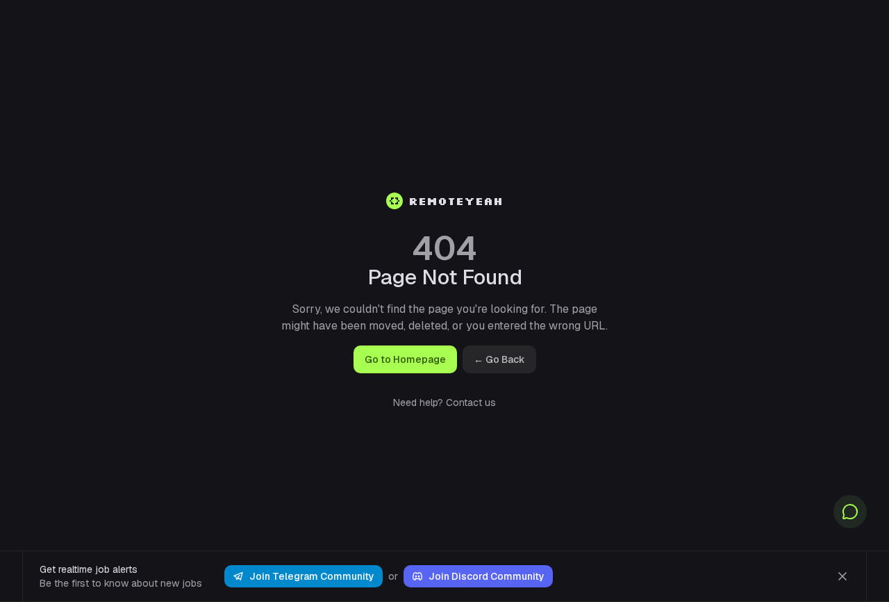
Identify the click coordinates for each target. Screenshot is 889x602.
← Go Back (499, 359)
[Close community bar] (842, 576)
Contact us (471, 402)
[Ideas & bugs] (850, 511)
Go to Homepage (405, 359)
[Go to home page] (394, 201)
